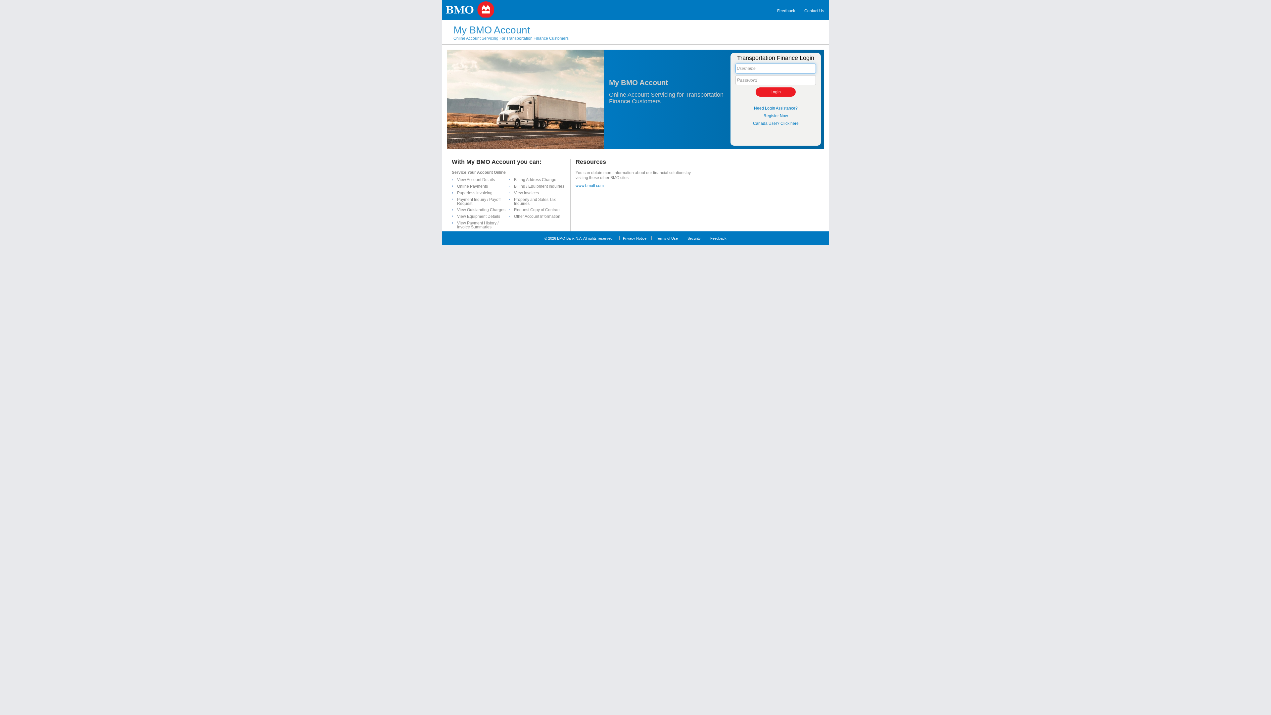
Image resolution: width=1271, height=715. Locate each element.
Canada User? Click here (776, 123)
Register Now (776, 116)
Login (776, 92)
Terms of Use (667, 238)
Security (694, 238)
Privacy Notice (634, 238)
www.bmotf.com (590, 185)
